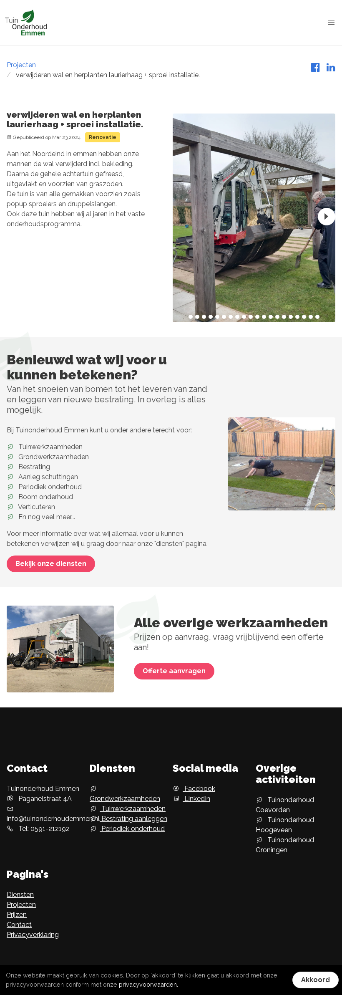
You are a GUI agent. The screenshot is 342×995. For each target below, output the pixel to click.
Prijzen (17, 915)
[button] (331, 22)
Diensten (20, 895)
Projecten (21, 65)
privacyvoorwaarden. (148, 984)
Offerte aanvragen (174, 671)
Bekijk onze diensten (50, 564)
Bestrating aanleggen (133, 819)
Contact (19, 925)
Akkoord (315, 980)
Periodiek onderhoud (132, 829)
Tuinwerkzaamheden (133, 809)
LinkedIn (196, 799)
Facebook (199, 789)
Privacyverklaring (33, 935)
